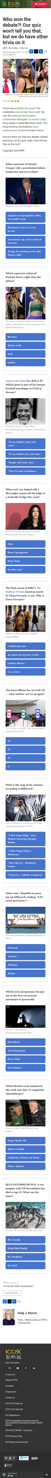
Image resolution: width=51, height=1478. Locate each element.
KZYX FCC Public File (14, 1404)
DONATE (41, 4)
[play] (4, 1474)
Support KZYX (11, 1380)
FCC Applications (12, 1415)
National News (12, 1293)
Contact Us (10, 1398)
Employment (10, 1392)
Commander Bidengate (15, 119)
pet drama (23, 115)
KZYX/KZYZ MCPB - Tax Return (18, 1430)
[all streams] (47, 1474)
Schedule (9, 1386)
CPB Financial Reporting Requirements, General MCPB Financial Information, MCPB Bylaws (23, 1423)
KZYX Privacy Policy (13, 1436)
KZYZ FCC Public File (14, 1409)
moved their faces (25, 112)
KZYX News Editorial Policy (16, 1442)
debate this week (25, 108)
